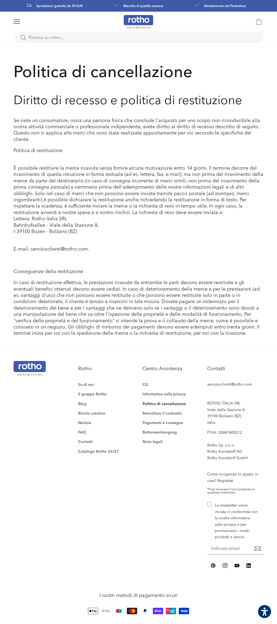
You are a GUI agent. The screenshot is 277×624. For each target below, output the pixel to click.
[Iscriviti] (257, 549)
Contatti (85, 441)
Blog (82, 403)
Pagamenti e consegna (163, 422)
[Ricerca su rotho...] (23, 38)
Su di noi (86, 384)
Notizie (84, 422)
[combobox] (138, 37)
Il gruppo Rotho (92, 394)
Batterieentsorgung (160, 432)
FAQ (82, 432)
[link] (258, 21)
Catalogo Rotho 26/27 (98, 451)
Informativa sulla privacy (164, 394)
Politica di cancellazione (164, 403)
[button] (23, 21)
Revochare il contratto (162, 413)
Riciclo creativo (91, 413)
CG (145, 384)
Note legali (153, 441)
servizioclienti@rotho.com (229, 384)
